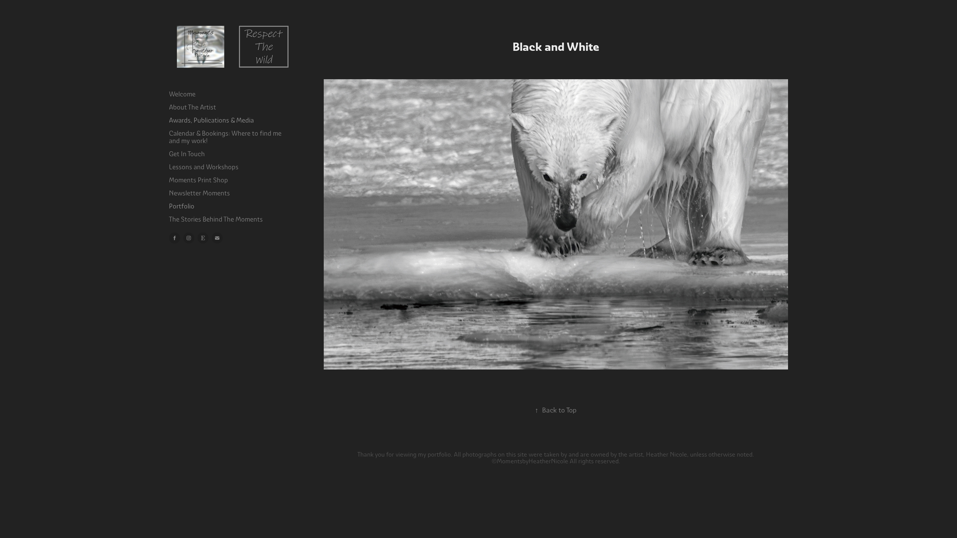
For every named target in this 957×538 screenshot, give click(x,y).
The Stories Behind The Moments (216, 219)
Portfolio (181, 206)
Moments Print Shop (198, 180)
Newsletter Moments (199, 193)
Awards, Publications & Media (211, 120)
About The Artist (192, 107)
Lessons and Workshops (204, 167)
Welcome (182, 94)
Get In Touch (187, 154)
